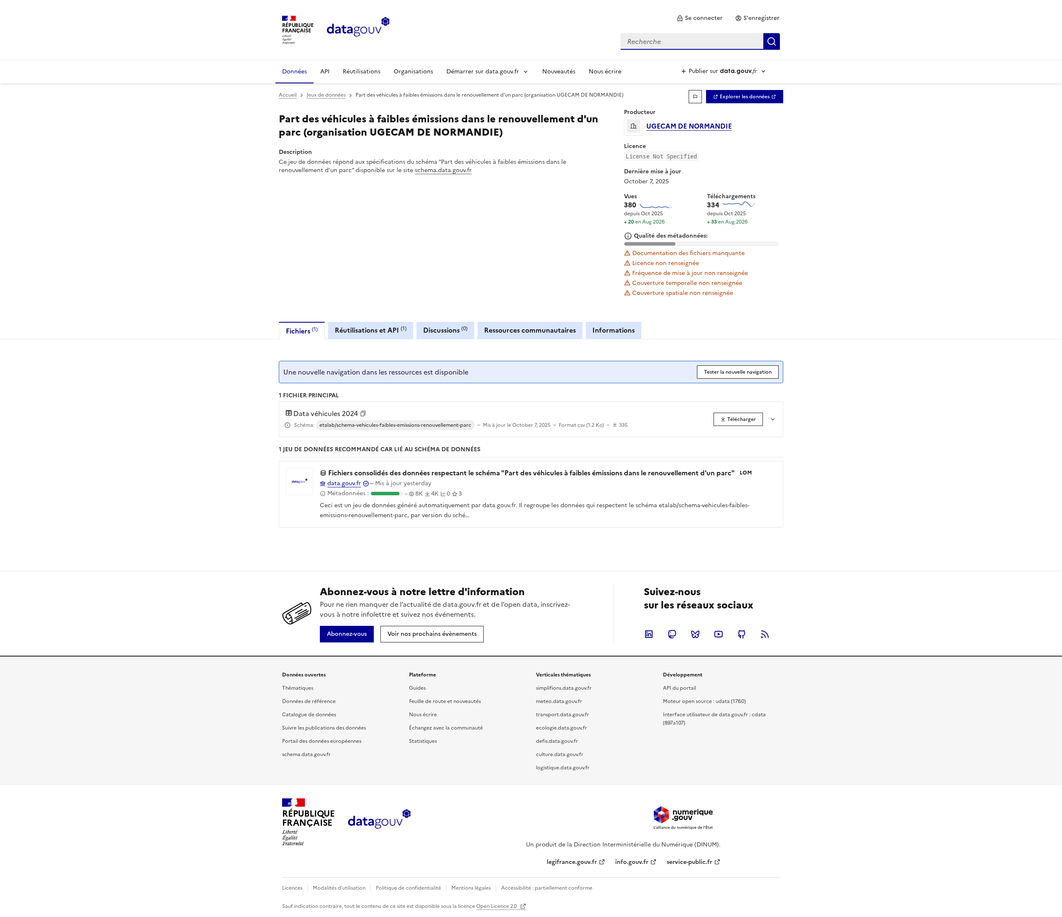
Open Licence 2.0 (497, 906)
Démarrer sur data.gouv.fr (482, 71)
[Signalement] (695, 96)
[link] (700, 18)
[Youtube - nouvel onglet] (718, 634)
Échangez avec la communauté (446, 728)
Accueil (288, 95)
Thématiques (297, 688)
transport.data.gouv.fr (562, 714)
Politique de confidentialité (408, 888)
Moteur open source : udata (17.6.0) (704, 701)
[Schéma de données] (287, 425)
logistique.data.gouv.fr (562, 767)
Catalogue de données (309, 714)
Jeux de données (326, 95)
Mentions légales (471, 888)
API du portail (679, 688)
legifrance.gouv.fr (572, 862)
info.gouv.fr (631, 862)
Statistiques (423, 741)
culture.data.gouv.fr (559, 754)
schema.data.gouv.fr (443, 170)
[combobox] (700, 41)
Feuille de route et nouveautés (445, 701)
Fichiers (302, 331)
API (324, 71)
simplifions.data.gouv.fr (564, 688)
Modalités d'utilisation (339, 888)
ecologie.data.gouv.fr (561, 728)
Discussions (445, 330)
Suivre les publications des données (324, 728)
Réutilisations (361, 71)
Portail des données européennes (321, 741)
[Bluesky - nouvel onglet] (695, 634)
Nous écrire (605, 71)
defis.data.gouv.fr (557, 741)
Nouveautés (558, 71)
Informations (613, 330)
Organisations (413, 71)
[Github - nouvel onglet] (741, 634)
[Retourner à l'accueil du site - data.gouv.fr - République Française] (379, 822)
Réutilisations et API (371, 330)
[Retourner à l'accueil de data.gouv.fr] (358, 29)
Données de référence (309, 701)
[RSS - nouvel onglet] (765, 634)
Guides (417, 688)
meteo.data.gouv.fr (559, 701)
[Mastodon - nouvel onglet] (672, 634)
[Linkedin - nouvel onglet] (649, 634)
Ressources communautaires (530, 330)
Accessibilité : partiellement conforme (546, 888)
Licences (292, 888)
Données (294, 71)
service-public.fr (689, 862)
